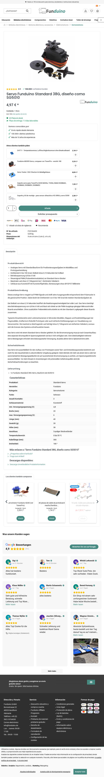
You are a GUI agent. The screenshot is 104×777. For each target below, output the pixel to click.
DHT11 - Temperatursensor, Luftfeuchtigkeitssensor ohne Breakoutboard (43, 150)
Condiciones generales (65, 704)
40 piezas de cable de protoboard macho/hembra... (52, 504)
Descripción (10, 251)
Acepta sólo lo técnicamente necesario (55, 772)
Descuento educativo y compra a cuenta (40, 705)
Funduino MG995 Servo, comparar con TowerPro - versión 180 (39, 161)
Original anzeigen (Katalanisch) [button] (18, 633)
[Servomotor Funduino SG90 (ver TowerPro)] (20, 491)
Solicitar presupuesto (47, 214)
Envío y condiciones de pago (65, 720)
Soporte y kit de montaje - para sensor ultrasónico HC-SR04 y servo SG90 (43, 195)
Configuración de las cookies (39, 738)
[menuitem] (97, 10)
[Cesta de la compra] (97, 10)
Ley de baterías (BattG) (62, 714)
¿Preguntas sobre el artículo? (21, 454)
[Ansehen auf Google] (8, 561)
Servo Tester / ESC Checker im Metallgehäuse (33, 172)
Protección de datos (64, 710)
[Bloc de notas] (91, 10)
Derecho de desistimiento (36, 726)
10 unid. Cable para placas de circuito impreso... (82, 504)
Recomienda (43, 226)
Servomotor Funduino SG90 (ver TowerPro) (20, 504)
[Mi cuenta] (85, 10)
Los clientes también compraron (19, 477)
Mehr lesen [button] (10, 604)
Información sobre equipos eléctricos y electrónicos (64, 728)
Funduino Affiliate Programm (38, 711)
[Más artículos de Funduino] (89, 104)
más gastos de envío (19, 114)
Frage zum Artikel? (17, 456)
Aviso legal (60, 707)
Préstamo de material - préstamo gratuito (40, 720)
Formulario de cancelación (36, 732)
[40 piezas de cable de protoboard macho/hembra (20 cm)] (51, 491)
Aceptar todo (80, 772)
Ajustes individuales (28, 772)
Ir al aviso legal (22, 760)
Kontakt (34, 716)
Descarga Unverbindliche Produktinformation (27, 464)
